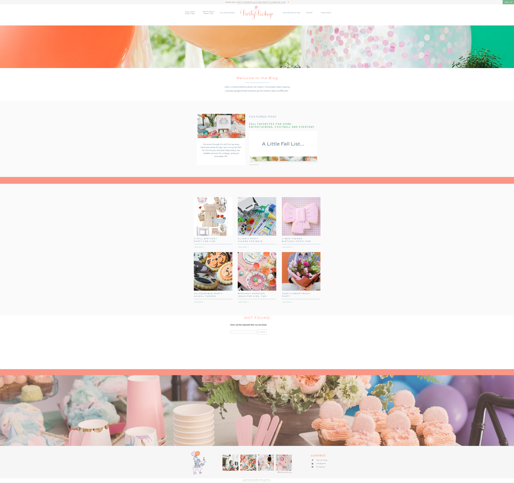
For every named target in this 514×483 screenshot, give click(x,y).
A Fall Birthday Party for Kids (205, 240)
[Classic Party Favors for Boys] (257, 216)
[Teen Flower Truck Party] (301, 271)
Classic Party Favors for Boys (250, 240)
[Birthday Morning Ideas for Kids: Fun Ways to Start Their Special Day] (257, 271)
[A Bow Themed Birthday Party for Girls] (301, 216)
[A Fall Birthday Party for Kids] (213, 216)
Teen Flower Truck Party (296, 294)
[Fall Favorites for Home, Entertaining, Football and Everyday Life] (221, 139)
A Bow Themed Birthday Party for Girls (296, 241)
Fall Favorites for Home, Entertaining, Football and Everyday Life (282, 126)
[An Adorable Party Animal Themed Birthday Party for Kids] (213, 271)
